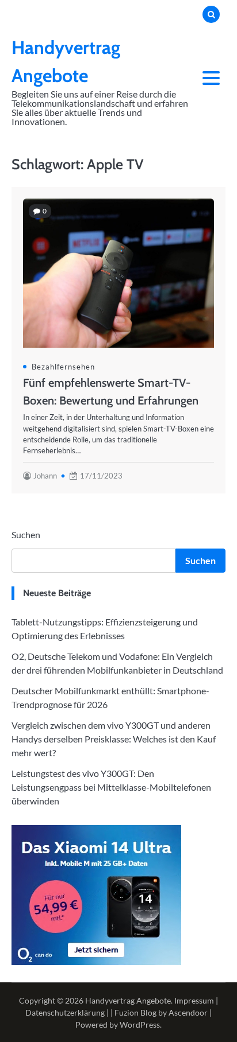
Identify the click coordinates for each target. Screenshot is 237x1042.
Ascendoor (188, 1012)
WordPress (140, 1024)
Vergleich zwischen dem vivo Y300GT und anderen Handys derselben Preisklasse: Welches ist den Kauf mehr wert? (114, 739)
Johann (45, 475)
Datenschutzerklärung (65, 1012)
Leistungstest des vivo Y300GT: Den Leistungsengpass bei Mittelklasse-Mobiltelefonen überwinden (111, 787)
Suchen (26, 534)
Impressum (194, 1000)
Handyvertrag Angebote (128, 1000)
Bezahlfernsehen (63, 366)
